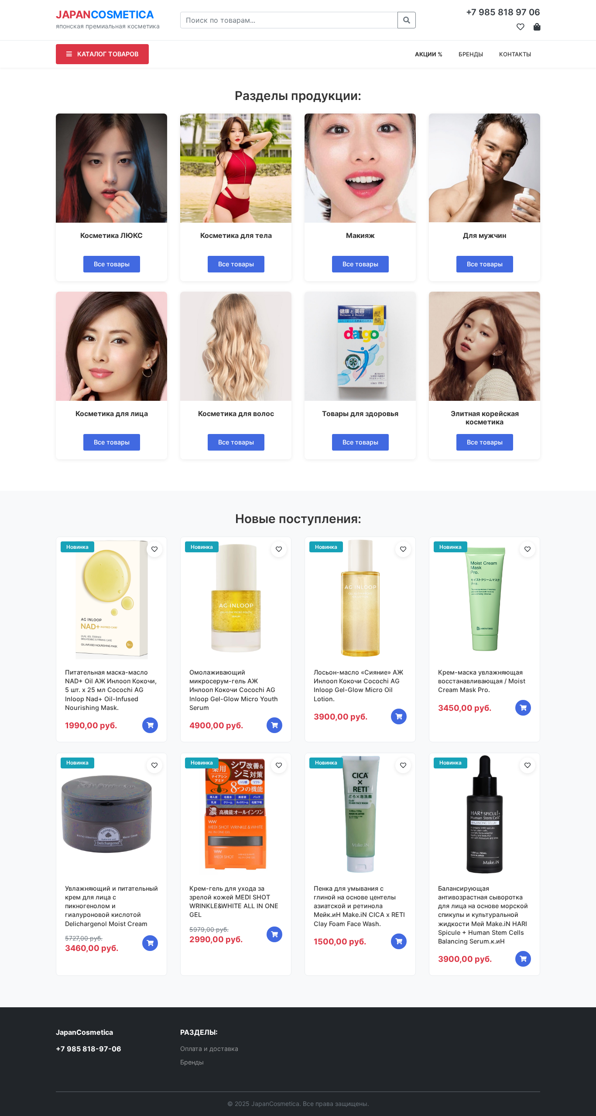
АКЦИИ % (428, 54)
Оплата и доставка (209, 1048)
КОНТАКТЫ (515, 54)
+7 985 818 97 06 (503, 12)
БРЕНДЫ (471, 54)
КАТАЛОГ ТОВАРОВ (106, 54)
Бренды (192, 1062)
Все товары (112, 264)
